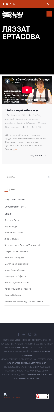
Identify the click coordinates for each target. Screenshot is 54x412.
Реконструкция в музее (16, 282)
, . (27, 363)
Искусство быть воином (16, 251)
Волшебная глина (13, 232)
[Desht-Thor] (12, 14)
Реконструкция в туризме (17, 288)
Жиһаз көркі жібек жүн (22, 110)
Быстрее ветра (12, 220)
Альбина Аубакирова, (27, 123)
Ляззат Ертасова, (23, 119)
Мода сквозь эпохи (14, 199)
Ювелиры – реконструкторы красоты (23, 301)
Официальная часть (15, 206)
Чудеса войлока (12, 295)
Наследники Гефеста (15, 276)
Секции (8, 213)
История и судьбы (14, 257)
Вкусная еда (10, 226)
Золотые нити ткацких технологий (22, 245)
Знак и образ (11, 238)
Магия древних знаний (16, 263)
